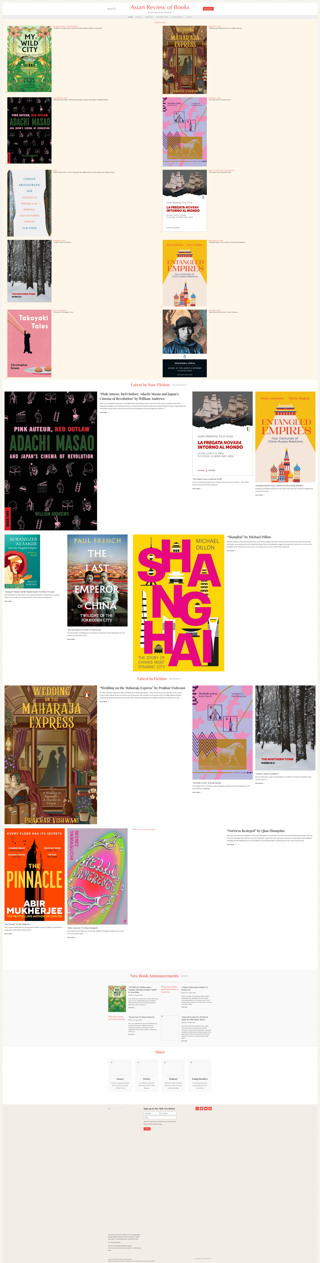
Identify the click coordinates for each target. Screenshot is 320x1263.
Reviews (219, 26)
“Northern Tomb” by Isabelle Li (62, 242)
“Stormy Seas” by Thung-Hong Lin (141, 1017)
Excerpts (210, 170)
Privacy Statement (206, 1258)
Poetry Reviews (212, 310)
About (189, 17)
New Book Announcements (59, 26)
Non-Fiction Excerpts (219, 170)
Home (130, 17)
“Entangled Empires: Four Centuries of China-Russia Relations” (226, 242)
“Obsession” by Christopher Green (63, 312)
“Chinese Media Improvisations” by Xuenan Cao (194, 988)
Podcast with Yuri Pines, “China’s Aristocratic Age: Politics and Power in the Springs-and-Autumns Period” (84, 172)
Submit (147, 1129)
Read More (131, 1008)
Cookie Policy (198, 1258)
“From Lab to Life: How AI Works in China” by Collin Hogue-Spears (194, 1018)
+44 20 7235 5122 (115, 1242)
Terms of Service (154, 1124)
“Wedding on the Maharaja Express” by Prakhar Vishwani (225, 28)
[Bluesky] (206, 1108)
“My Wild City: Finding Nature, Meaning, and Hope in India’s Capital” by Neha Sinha (77, 28)
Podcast (149, 17)
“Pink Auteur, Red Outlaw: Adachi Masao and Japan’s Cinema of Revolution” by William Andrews (80, 100)
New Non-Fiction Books (72, 26)
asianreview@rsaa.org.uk (123, 1246)
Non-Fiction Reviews (58, 97)
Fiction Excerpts (62, 310)
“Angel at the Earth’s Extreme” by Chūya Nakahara (223, 312)
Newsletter (208, 9)
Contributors (162, 17)
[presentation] (29, 59)
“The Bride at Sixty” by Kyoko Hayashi (219, 100)
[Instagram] (201, 1108)
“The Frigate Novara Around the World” (219, 172)
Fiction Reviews (212, 26)
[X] (197, 1108)
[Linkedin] (210, 1108)
